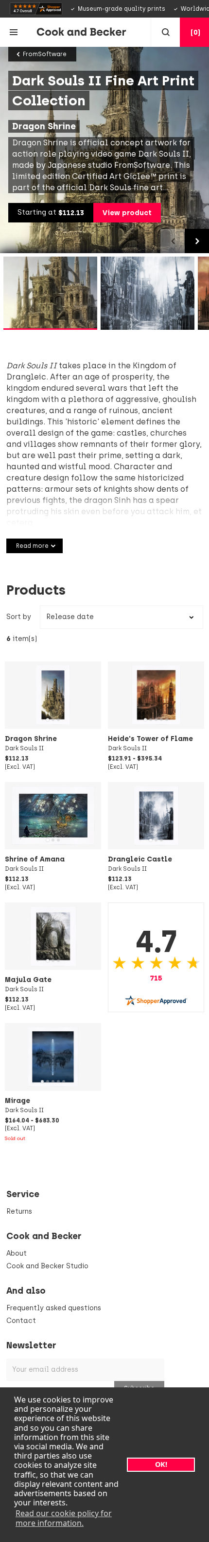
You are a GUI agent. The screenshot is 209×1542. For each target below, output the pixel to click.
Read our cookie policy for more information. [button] (64, 1518)
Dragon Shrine (31, 738)
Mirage (17, 1100)
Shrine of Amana (35, 859)
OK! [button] (161, 1464)
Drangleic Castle (140, 859)
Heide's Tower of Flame (150, 738)
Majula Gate (28, 979)
